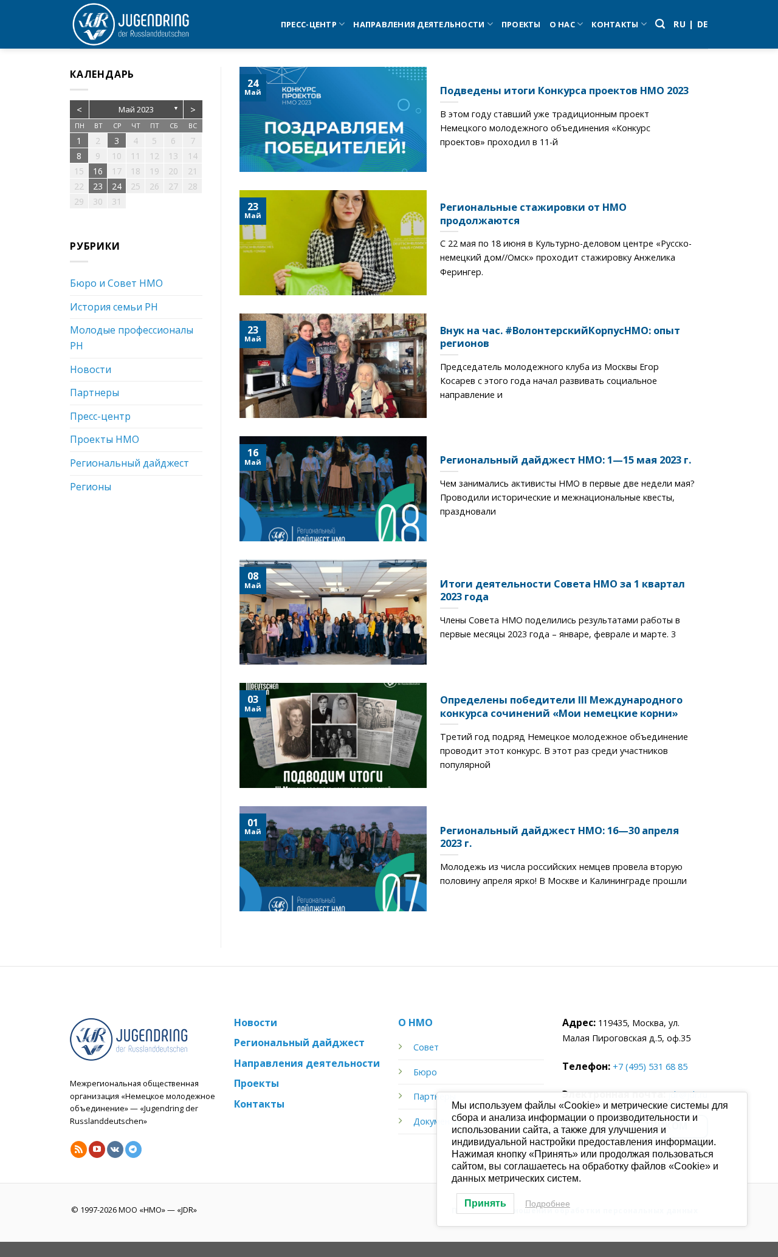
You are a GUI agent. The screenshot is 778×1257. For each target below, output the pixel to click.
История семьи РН (114, 306)
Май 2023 (136, 109)
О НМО (415, 1022)
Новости (90, 369)
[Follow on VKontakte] (115, 1149)
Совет (426, 1047)
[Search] (660, 24)
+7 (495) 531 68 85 (650, 1066)
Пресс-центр (309, 24)
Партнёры (434, 1096)
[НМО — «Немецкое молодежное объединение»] (130, 24)
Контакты (614, 24)
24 (117, 186)
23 (98, 186)
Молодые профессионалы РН (131, 337)
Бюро (425, 1072)
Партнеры (94, 392)
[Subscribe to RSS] (79, 1149)
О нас (562, 24)
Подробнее (547, 1203)
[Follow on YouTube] (97, 1149)
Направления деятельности (418, 24)
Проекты (521, 24)
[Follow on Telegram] (133, 1149)
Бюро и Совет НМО (116, 283)
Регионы (90, 486)
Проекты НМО (104, 439)
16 (98, 171)
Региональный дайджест (129, 463)
